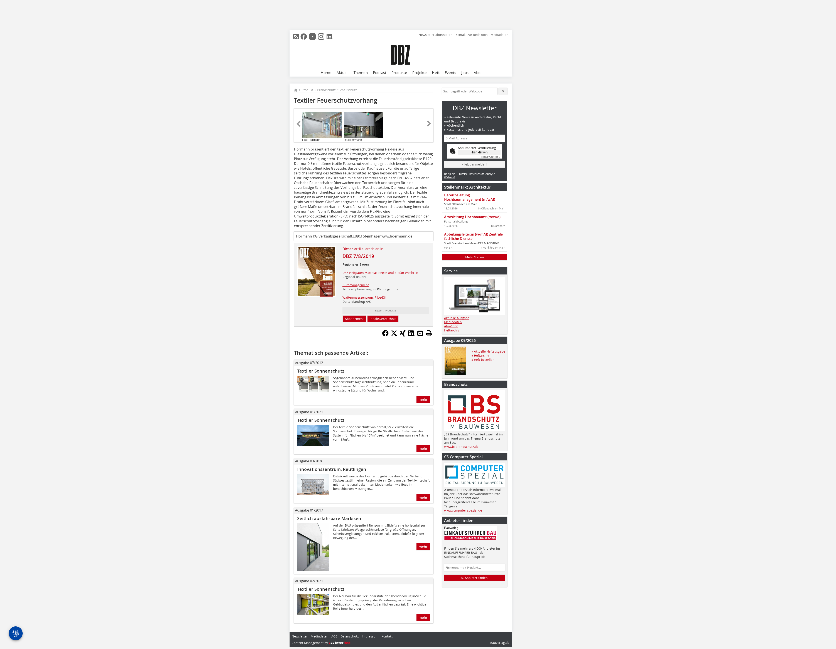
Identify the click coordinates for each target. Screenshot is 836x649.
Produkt (307, 90)
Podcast (379, 72)
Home (326, 72)
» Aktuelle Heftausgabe (488, 351)
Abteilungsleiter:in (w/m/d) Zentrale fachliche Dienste (473, 236)
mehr (423, 399)
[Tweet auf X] (394, 335)
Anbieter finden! (476, 578)
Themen (361, 72)
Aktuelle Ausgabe (456, 318)
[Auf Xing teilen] (402, 335)
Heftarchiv (451, 330)
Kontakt (387, 636)
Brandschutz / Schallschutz (337, 90)
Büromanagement (355, 285)
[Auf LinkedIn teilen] (411, 335)
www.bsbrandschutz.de (461, 447)
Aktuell (342, 72)
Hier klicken (479, 152)
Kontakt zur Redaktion (471, 35)
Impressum (370, 636)
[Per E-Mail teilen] (420, 333)
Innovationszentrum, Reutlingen (331, 469)
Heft (436, 72)
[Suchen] (503, 91)
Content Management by (310, 643)
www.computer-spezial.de (463, 510)
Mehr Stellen (474, 257)
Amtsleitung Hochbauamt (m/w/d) (472, 216)
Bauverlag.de (499, 643)
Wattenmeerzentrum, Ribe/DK (364, 297)
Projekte (419, 72)
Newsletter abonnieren (435, 35)
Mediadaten (499, 35)
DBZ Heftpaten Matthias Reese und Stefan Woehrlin (380, 273)
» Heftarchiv (480, 355)
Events (450, 72)
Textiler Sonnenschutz (320, 371)
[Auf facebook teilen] (385, 335)
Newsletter (300, 636)
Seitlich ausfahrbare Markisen (329, 518)
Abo (477, 72)
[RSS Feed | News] (296, 36)
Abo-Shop (451, 326)
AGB (334, 636)
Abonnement (354, 319)
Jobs (465, 72)
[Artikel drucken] (429, 333)
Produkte (399, 72)
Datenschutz (349, 636)
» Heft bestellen (483, 360)
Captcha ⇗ (491, 157)
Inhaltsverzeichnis (383, 319)
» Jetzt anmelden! (474, 164)
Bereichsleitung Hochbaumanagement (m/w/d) (469, 197)
